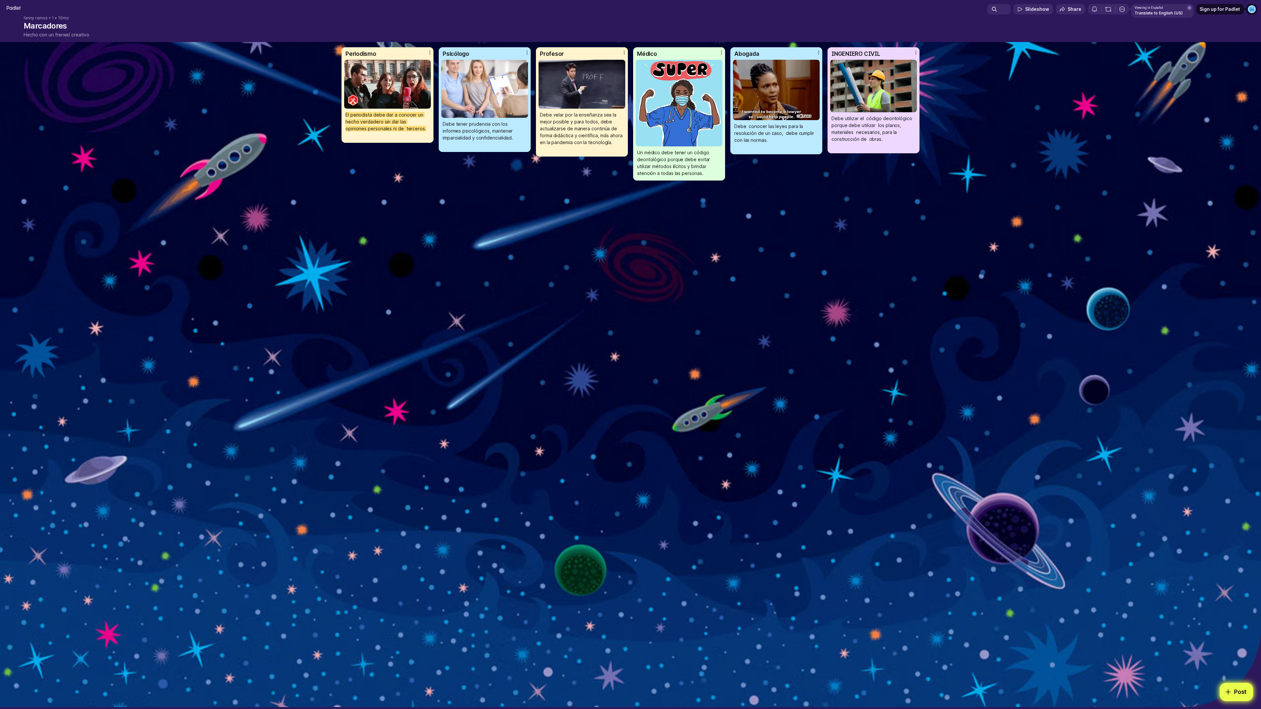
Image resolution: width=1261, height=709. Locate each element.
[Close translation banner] (1189, 8)
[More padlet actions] (1122, 9)
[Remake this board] (1108, 9)
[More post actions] (429, 52)
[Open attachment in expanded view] (387, 84)
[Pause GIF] (426, 103)
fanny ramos (36, 18)
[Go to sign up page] (1252, 9)
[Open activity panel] (1094, 9)
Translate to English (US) (1159, 13)
